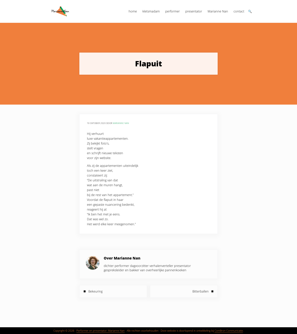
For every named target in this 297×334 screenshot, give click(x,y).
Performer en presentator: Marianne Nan (100, 330)
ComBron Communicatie (229, 330)
